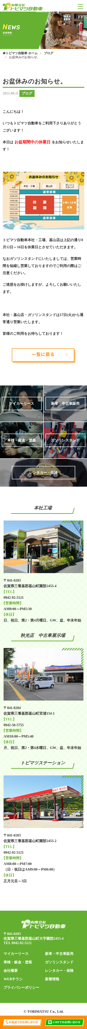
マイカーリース (16, 953)
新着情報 (52, 979)
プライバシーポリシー (21, 987)
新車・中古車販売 (59, 953)
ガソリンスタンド (59, 962)
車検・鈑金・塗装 (18, 962)
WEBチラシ (13, 979)
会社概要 (11, 970)
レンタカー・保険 (59, 970)
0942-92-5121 (22, 943)
